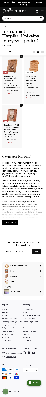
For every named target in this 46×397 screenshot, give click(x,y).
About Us (5, 337)
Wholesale (27, 337)
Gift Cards (27, 340)
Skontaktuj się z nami (10, 319)
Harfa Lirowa (28, 325)
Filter (8, 51)
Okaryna (26, 328)
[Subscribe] (36, 251)
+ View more (10, 222)
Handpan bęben (29, 319)
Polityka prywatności (10, 325)
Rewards (5, 312)
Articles (5, 315)
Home (4, 26)
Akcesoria (27, 334)
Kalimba (26, 312)
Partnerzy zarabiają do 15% (12, 322)
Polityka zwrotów (8, 331)
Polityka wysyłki (8, 328)
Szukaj (4, 309)
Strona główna (28, 309)
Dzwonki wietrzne (29, 331)
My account (6, 340)
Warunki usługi (7, 334)
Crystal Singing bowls (31, 322)
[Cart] (37, 11)
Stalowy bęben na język (32, 315)
